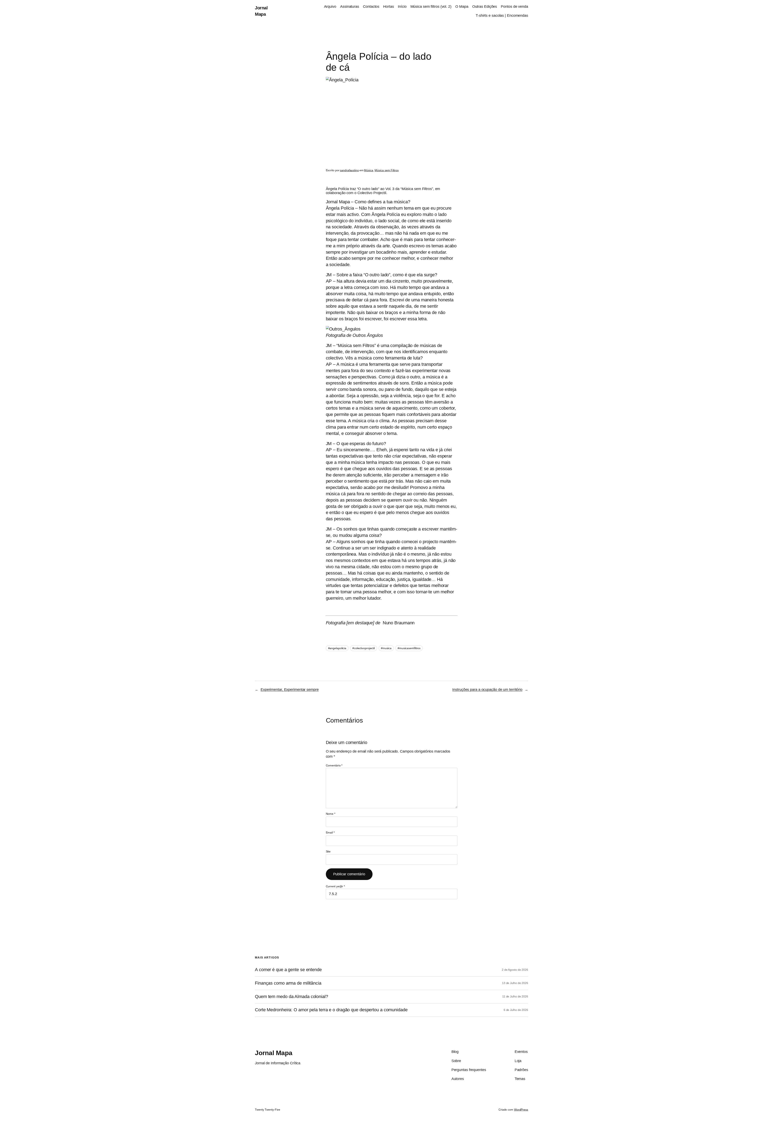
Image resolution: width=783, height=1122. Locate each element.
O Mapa (461, 6)
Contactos (371, 6)
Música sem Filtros (386, 170)
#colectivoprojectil (363, 648)
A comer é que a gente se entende (288, 969)
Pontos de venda (514, 6)
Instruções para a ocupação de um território (487, 690)
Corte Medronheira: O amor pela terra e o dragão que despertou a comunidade (331, 1009)
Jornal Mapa (273, 1053)
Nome (330, 813)
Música (368, 170)
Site (328, 851)
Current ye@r (335, 886)
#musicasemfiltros (409, 648)
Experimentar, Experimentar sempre (290, 690)
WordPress (521, 1109)
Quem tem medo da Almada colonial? (291, 996)
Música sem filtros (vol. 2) (430, 6)
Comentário (334, 765)
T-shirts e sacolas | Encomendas (502, 15)
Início (402, 6)
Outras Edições (484, 6)
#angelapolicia (337, 648)
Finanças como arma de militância (288, 983)
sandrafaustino (349, 170)
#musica (386, 648)
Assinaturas (349, 6)
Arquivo (330, 6)
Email (330, 832)
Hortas (388, 6)
